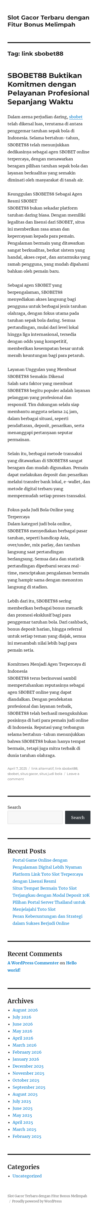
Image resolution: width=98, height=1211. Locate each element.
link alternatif (42, 768)
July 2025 (22, 1101)
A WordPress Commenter (33, 962)
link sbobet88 (66, 768)
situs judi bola (50, 774)
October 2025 (26, 1080)
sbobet (76, 116)
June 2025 (23, 1108)
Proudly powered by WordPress (37, 1201)
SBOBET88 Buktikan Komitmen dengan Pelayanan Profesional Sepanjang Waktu (48, 88)
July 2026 (22, 1017)
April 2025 (23, 1122)
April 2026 (23, 1038)
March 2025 (24, 1129)
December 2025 (28, 1066)
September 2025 (29, 1087)
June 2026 (23, 1024)
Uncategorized (27, 1175)
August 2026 (25, 1010)
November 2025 (28, 1073)
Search (14, 807)
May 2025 (22, 1115)
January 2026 (26, 1059)
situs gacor (29, 774)
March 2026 (25, 1045)
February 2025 (27, 1136)
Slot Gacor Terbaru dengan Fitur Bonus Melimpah (48, 21)
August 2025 (25, 1094)
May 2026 (22, 1031)
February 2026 (27, 1052)
